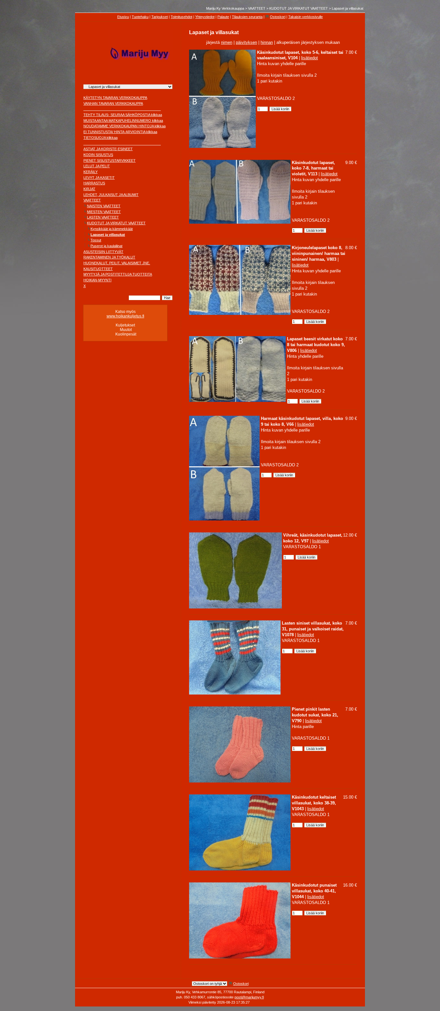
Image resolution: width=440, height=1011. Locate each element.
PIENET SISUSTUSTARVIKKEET (109, 160)
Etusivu (123, 17)
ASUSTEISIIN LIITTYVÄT (103, 252)
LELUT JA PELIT (96, 166)
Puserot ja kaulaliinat (106, 246)
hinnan (267, 42)
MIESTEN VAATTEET (104, 212)
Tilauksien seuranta (247, 17)
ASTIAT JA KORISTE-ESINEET (108, 149)
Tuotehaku (140, 17)
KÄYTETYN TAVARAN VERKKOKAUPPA (115, 98)
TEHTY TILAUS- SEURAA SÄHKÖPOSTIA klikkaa (122, 115)
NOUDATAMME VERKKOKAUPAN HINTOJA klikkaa (124, 126)
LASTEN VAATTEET (103, 217)
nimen (226, 42)
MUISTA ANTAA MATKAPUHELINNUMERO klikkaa (123, 120)
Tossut (96, 240)
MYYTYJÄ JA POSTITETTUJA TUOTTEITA (117, 274)
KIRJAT (89, 189)
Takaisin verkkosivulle (305, 17)
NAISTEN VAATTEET (103, 206)
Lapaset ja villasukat (347, 8)
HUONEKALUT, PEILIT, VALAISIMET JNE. (116, 263)
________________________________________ (122, 109)
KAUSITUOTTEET (98, 269)
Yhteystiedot (205, 17)
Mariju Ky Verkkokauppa (225, 8)
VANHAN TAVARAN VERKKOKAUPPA (113, 103)
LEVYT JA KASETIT (99, 178)
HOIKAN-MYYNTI (97, 280)
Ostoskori (277, 17)
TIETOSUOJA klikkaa (100, 138)
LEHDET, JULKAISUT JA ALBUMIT (111, 195)
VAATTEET (256, 8)
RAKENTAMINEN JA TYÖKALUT (109, 257)
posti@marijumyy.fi (249, 997)
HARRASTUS (94, 183)
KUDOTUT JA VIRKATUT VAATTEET (298, 8)
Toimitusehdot (181, 17)
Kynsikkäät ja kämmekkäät (112, 229)
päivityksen (246, 42)
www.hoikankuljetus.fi (125, 316)
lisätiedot (309, 57)
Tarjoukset (159, 17)
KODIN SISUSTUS (98, 155)
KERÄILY (90, 172)
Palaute (223, 17)
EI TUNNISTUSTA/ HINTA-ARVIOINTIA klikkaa (120, 132)
